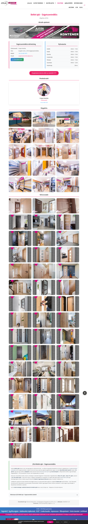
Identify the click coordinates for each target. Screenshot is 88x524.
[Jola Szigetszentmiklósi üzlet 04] (20, 135)
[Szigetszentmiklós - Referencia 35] (44, 385)
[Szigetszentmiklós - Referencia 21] (67, 303)
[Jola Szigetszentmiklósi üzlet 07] (20, 151)
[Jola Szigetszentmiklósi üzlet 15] (67, 184)
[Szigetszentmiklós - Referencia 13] (20, 271)
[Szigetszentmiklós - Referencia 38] (44, 401)
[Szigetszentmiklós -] (44, 119)
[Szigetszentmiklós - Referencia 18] (67, 287)
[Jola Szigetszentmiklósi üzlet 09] (67, 151)
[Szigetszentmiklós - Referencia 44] (44, 434)
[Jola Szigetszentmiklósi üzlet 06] (67, 135)
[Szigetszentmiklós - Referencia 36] (67, 385)
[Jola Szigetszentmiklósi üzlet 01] (20, 119)
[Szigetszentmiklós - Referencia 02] (44, 205)
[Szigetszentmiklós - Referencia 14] (44, 271)
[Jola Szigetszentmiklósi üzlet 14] (44, 184)
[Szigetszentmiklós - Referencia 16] (20, 287)
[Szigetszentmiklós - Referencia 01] (20, 205)
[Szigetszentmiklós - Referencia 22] (20, 320)
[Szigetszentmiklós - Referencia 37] (20, 401)
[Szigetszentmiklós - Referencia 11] (44, 254)
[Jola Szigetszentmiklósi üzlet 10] (20, 168)
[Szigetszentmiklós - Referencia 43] (20, 434)
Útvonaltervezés (17, 59)
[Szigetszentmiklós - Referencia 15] (67, 271)
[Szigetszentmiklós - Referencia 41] (44, 417)
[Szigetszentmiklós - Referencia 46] (20, 450)
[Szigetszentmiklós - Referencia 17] (44, 287)
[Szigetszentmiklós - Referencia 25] (20, 336)
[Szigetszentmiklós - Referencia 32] (44, 369)
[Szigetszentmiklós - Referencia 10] (20, 254)
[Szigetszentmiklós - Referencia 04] (20, 222)
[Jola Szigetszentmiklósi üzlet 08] (44, 151)
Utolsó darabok (74, 511)
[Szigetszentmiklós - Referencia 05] (44, 222)
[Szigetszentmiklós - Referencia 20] (44, 303)
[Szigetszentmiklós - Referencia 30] (67, 352)
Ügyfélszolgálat (14, 511)
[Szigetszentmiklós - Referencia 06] (67, 222)
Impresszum (55, 511)
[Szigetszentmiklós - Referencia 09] (67, 238)
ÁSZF (38, 511)
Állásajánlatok (64, 511)
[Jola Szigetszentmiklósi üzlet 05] (44, 135)
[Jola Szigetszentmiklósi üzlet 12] (67, 168)
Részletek (20, 522)
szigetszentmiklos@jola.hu (25, 56)
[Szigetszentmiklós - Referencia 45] (67, 434)
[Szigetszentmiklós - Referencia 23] (44, 320)
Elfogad (50, 522)
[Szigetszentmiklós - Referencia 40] (20, 417)
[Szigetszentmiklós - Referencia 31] (20, 369)
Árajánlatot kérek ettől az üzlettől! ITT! (44, 73)
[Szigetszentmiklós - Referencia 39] (67, 401)
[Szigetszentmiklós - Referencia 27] (67, 336)
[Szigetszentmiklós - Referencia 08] (44, 238)
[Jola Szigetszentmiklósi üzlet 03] (67, 119)
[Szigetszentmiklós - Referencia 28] (20, 352)
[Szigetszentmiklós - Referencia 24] (67, 320)
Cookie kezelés (45, 511)
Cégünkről (4, 511)
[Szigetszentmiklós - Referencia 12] (67, 254)
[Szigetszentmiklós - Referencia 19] (20, 303)
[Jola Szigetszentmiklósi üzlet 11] (44, 168)
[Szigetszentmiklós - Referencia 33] (67, 369)
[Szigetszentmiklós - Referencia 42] (67, 417)
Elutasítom (57, 522)
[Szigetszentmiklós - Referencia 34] (20, 385)
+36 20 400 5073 (22, 53)
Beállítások (66, 522)
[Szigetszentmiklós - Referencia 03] (67, 205)
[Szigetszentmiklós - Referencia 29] (44, 352)
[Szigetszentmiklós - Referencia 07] (20, 238)
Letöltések (83, 511)
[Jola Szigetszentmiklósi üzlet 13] (20, 184)
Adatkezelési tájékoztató (27, 511)
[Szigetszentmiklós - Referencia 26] (44, 336)
